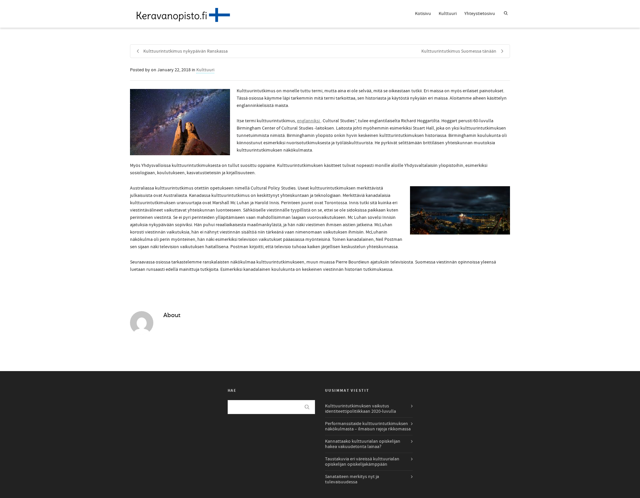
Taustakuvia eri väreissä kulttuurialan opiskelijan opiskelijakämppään (362, 461)
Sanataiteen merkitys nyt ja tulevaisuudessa (352, 479)
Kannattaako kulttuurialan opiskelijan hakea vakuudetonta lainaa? (362, 444)
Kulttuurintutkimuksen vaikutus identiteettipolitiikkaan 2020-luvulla (360, 408)
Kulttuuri (448, 14)
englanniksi (309, 121)
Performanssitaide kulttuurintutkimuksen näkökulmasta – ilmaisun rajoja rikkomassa (368, 426)
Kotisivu (423, 14)
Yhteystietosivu (479, 14)
